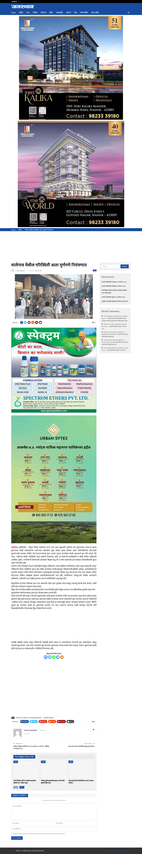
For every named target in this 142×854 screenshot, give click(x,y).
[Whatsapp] (54, 657)
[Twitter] (50, 657)
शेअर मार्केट (95, 12)
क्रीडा (51, 12)
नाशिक (35, 12)
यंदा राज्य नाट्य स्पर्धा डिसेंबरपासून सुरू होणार (81, 746)
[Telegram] (58, 657)
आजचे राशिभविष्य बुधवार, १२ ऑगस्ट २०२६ (113, 297)
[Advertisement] (71, 246)
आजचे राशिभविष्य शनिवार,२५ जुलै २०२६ (31, 1)
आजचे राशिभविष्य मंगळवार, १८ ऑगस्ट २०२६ (114, 282)
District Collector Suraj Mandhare (28, 718)
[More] (62, 657)
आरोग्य (68, 12)
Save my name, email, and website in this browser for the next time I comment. (39, 833)
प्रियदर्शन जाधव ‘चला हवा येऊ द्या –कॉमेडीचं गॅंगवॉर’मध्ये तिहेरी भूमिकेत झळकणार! (115, 335)
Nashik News (49, 718)
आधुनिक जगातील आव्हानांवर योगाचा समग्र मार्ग (115, 301)
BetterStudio (122, 851)
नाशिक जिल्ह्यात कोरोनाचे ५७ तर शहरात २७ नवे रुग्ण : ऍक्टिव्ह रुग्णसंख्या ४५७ (31, 747)
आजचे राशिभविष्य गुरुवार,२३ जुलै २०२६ (116, 350)
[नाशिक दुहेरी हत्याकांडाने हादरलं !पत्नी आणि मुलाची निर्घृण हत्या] (54, 770)
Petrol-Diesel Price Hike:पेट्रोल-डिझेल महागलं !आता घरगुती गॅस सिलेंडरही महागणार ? (115, 343)
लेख (75, 12)
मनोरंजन (43, 12)
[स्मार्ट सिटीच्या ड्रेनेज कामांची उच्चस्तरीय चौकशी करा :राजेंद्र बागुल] (26, 770)
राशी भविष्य (84, 12)
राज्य (27, 12)
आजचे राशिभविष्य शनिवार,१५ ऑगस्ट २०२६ (113, 286)
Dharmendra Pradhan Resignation (114, 332)
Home (13, 12)
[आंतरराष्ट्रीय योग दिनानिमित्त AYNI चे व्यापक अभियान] (81, 770)
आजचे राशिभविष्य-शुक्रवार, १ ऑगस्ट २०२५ (114, 327)
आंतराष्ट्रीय (59, 12)
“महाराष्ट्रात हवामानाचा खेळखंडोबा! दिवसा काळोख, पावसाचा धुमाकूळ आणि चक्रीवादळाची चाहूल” (115, 319)
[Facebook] (46, 657)
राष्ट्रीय (21, 12)
